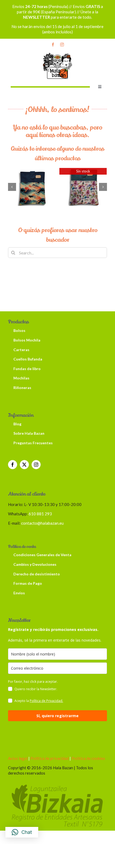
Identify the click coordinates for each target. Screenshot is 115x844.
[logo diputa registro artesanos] (57, 783)
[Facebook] (12, 464)
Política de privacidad (49, 758)
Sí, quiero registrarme (57, 715)
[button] (12, 187)
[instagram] (62, 44)
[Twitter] (24, 464)
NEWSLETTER (36, 17)
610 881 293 (40, 513)
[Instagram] (36, 464)
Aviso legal (18, 758)
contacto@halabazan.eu (42, 523)
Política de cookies (88, 758)
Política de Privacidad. (46, 700)
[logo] (57, 53)
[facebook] (53, 44)
